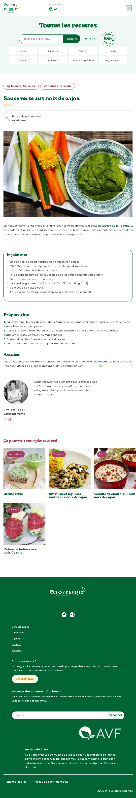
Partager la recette (59, 86)
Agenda (16, 638)
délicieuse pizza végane (113, 225)
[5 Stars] (12, 105)
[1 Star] (4, 105)
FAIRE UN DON (25, 679)
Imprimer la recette (22, 86)
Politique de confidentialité (51, 781)
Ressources (18, 632)
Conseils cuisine (20, 626)
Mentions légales (15, 781)
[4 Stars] (10, 105)
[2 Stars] (6, 105)
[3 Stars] (8, 105)
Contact (16, 644)
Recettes (17, 650)
